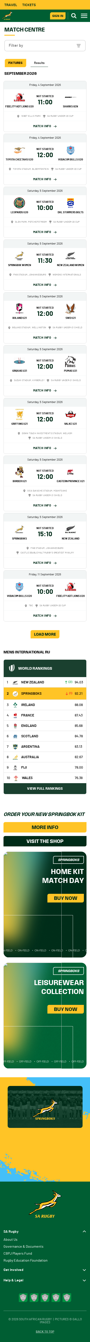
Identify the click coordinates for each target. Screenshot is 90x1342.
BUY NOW (65, 898)
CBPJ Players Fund (17, 1253)
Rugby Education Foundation (25, 1260)
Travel (10, 5)
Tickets (29, 5)
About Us (10, 1239)
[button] (45, 45)
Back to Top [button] (45, 1331)
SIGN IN (57, 15)
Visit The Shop (45, 841)
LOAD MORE (45, 634)
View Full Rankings (45, 788)
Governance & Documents (23, 1246)
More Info (45, 827)
